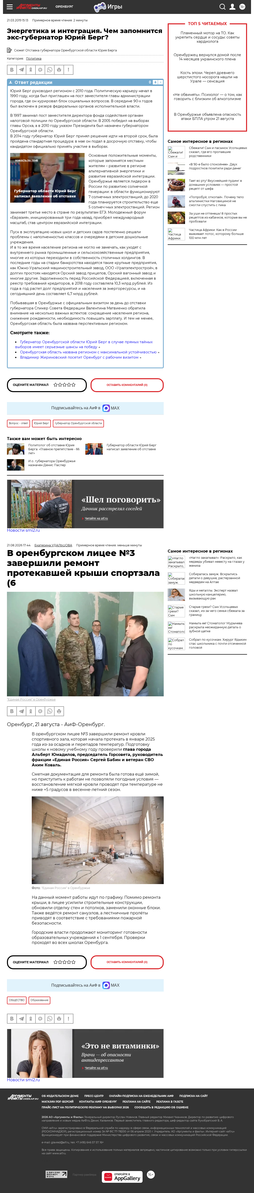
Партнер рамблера (84, 1174)
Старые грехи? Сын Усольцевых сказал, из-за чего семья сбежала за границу (217, 611)
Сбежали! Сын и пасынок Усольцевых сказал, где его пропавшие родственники (218, 152)
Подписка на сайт (193, 1096)
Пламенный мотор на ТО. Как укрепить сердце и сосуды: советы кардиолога (207, 37)
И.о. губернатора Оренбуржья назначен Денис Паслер (51, 463)
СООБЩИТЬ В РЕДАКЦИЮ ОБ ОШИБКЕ (161, 1107)
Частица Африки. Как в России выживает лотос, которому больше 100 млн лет (216, 234)
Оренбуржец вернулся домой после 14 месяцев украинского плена (207, 57)
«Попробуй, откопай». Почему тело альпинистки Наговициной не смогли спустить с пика (216, 201)
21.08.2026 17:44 (19, 545)
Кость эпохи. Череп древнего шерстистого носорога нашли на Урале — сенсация (207, 77)
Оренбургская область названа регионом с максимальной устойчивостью (88, 352)
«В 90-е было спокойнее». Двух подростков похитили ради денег (215, 166)
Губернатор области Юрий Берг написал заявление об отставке (132, 447)
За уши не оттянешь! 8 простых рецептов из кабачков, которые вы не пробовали (218, 217)
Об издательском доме (60, 1096)
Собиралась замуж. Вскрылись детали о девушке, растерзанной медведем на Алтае (214, 578)
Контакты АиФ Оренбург (98, 1101)
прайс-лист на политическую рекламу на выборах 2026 (85, 1107)
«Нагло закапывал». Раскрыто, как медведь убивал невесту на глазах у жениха (217, 561)
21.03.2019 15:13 (17, 20)
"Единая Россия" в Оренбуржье (31, 699)
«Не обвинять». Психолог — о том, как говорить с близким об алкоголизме (207, 97)
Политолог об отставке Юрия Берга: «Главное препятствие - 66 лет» (53, 449)
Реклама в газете (169, 1101)
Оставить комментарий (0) (127, 385)
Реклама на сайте (137, 1101)
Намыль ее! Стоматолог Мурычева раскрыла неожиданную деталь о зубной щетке (215, 627)
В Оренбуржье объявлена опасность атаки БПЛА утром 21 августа (207, 116)
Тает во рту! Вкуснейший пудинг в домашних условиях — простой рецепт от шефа (215, 184)
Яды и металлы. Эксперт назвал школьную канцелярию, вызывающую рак (213, 594)
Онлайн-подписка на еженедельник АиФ (141, 1096)
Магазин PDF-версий (57, 1101)
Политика (33, 58)
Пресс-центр (93, 1096)
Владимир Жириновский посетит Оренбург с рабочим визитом (79, 357)
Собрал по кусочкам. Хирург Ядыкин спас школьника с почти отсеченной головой (218, 643)
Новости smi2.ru (23, 530)
